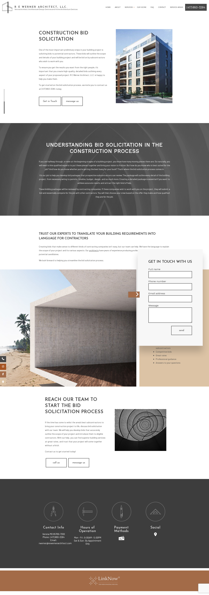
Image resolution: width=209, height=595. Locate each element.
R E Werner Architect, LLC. (41, 7)
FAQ (152, 7)
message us (72, 101)
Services (129, 7)
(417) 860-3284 (196, 7)
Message (153, 305)
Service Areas (176, 7)
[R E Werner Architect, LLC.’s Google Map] (3, 382)
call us (56, 463)
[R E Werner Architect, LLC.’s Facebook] (3, 374)
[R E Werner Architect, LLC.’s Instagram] (3, 367)
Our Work (141, 7)
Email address (156, 293)
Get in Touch (50, 101)
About (118, 7)
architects (94, 250)
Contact (162, 7)
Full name (154, 269)
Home (108, 7)
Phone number (157, 281)
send (181, 330)
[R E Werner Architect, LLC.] (7, 7)
